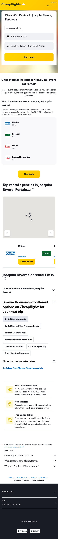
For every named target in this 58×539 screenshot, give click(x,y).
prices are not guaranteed (13, 447)
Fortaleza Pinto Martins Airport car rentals (23, 368)
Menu (53, 2)
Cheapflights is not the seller (18, 455)
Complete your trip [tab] (37, 346)
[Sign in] (48, 6)
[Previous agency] (7, 233)
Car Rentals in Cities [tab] (14, 346)
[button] (13, 28)
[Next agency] (51, 233)
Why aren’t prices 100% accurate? (21, 466)
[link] (29, 174)
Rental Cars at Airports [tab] (15, 319)
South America (21, 478)
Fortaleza (42, 478)
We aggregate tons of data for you (21, 460)
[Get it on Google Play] (22, 531)
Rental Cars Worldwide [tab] (15, 333)
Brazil (33, 478)
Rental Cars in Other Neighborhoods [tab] (22, 326)
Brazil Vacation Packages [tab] (17, 353)
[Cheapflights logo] (11, 4)
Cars (10, 478)
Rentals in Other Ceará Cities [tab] (18, 339)
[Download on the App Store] (35, 531)
